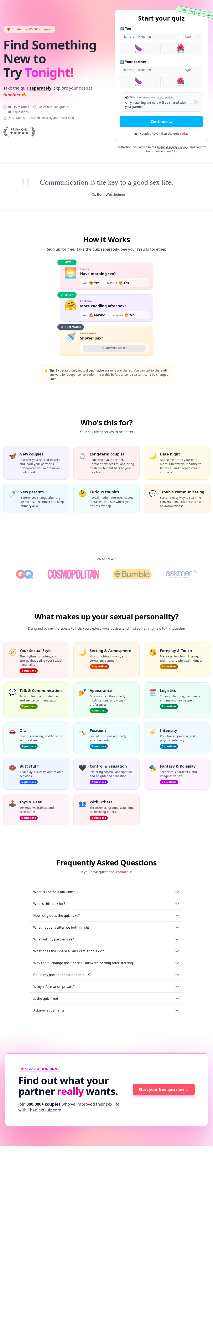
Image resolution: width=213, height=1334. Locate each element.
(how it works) (165, 97)
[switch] (194, 102)
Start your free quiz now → (164, 1089)
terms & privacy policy (172, 147)
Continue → (161, 121)
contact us (124, 872)
